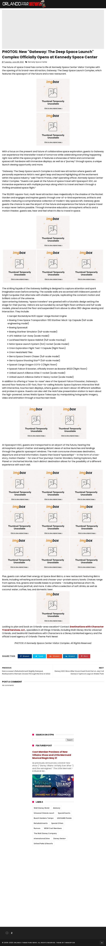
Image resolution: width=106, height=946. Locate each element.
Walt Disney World (41, 808)
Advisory (56, 808)
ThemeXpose (69, 942)
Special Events (64, 813)
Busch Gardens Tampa (43, 818)
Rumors (37, 828)
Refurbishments (41, 823)
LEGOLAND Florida (64, 818)
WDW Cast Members (53, 828)
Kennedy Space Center (37, 62)
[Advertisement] (53, 865)
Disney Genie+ (59, 838)
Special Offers (57, 823)
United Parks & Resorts (43, 843)
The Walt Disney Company (45, 833)
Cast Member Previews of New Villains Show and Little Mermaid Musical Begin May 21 (51, 755)
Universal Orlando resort (44, 813)
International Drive (42, 838)
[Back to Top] (102, 943)
